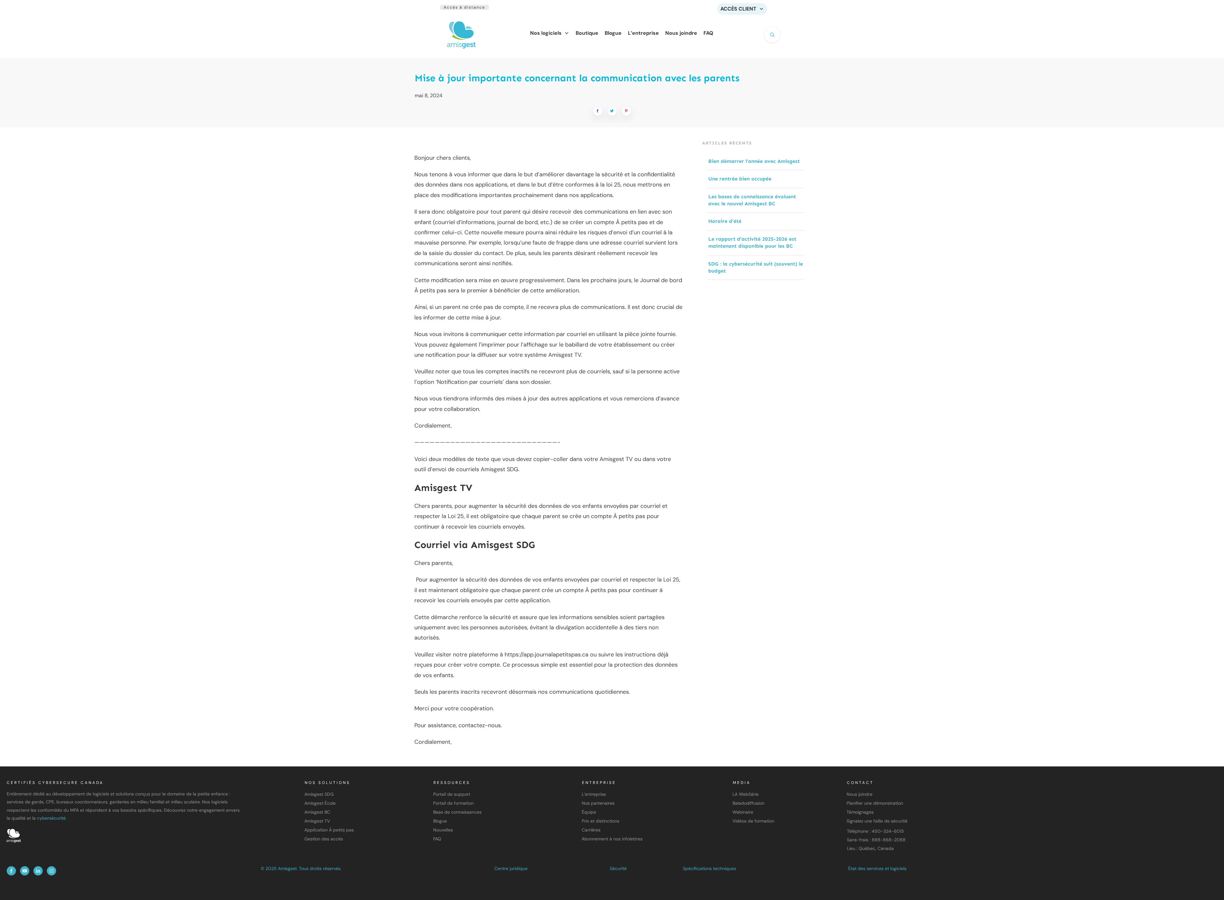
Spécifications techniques (709, 868)
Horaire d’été (724, 221)
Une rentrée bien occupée (739, 179)
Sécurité (618, 868)
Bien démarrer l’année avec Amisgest (754, 161)
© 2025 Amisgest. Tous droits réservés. (301, 868)
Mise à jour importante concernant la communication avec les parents (577, 78)
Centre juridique (511, 868)
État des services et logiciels (877, 868)
